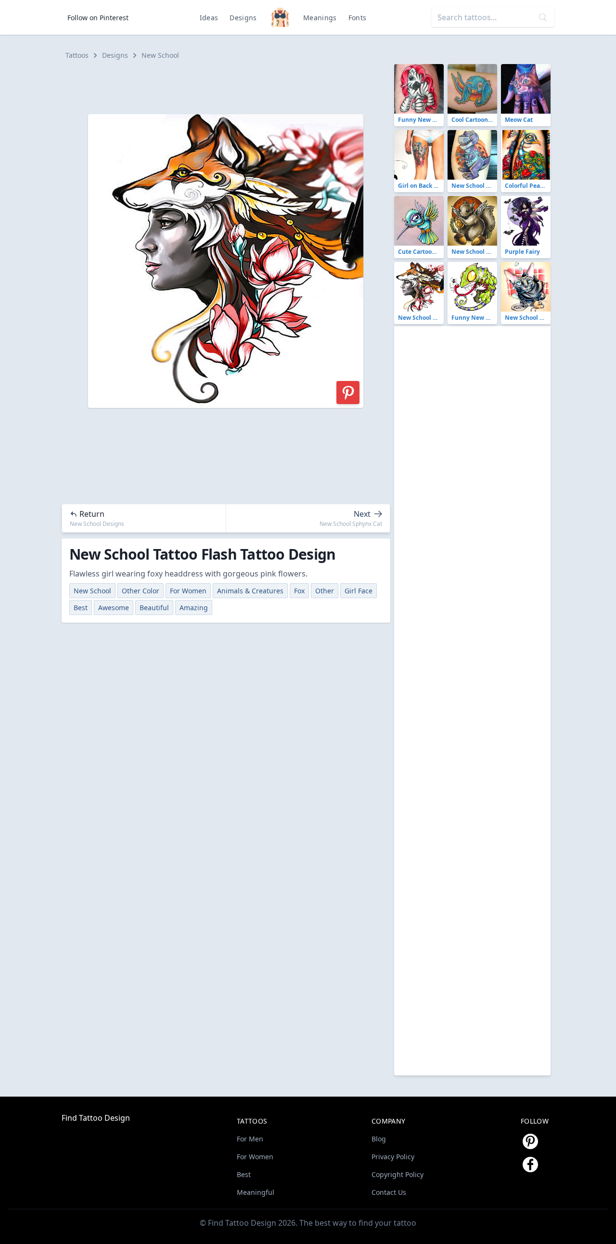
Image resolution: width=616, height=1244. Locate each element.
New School (160, 55)
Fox (299, 590)
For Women (188, 590)
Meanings (320, 17)
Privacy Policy (393, 1156)
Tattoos (77, 55)
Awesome (113, 607)
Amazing (194, 607)
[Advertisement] (230, 85)
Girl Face (358, 590)
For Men (250, 1138)
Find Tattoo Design (96, 1118)
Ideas (209, 17)
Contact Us (389, 1192)
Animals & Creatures (250, 590)
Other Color (140, 590)
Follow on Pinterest (97, 17)
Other (324, 590)
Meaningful (255, 1192)
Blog (379, 1138)
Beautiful (154, 607)
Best (81, 607)
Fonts (357, 17)
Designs (243, 17)
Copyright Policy (398, 1174)
